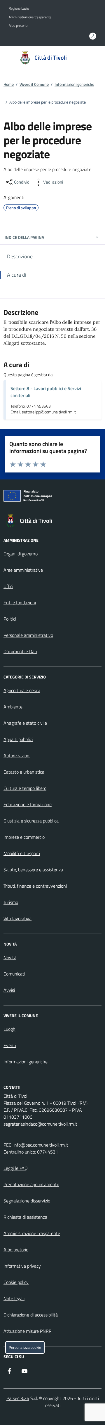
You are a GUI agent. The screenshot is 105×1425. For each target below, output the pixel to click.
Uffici (8, 586)
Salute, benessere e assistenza (33, 869)
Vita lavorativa (18, 918)
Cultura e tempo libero (25, 788)
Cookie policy (16, 1282)
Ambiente (13, 706)
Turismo (11, 902)
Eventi (10, 1045)
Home (9, 84)
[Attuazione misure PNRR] (53, 497)
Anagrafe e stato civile (25, 722)
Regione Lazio (19, 8)
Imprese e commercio (24, 837)
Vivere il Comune (34, 84)
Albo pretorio (18, 25)
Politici (10, 618)
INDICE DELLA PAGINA (24, 237)
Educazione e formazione (28, 804)
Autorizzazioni (17, 755)
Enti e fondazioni (20, 602)
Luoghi (10, 1029)
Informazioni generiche (74, 84)
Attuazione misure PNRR (28, 1331)
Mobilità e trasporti (22, 853)
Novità (10, 957)
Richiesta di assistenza (25, 1216)
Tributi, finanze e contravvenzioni (35, 885)
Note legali (14, 1298)
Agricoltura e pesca (22, 690)
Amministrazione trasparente (30, 17)
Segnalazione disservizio (27, 1200)
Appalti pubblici (18, 739)
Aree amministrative (23, 569)
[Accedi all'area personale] (93, 36)
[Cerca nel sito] (89, 58)
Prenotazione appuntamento (31, 1184)
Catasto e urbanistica (24, 771)
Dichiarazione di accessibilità (31, 1314)
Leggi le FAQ (16, 1168)
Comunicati (14, 973)
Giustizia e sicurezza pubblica (31, 820)
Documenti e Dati (20, 651)
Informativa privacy (22, 1265)
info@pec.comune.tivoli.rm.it (40, 1144)
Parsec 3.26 (17, 1398)
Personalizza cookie (25, 1347)
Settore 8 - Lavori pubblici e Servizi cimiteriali (45, 392)
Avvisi (9, 990)
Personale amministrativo (28, 635)
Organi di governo (21, 553)
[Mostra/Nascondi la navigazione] (7, 57)
